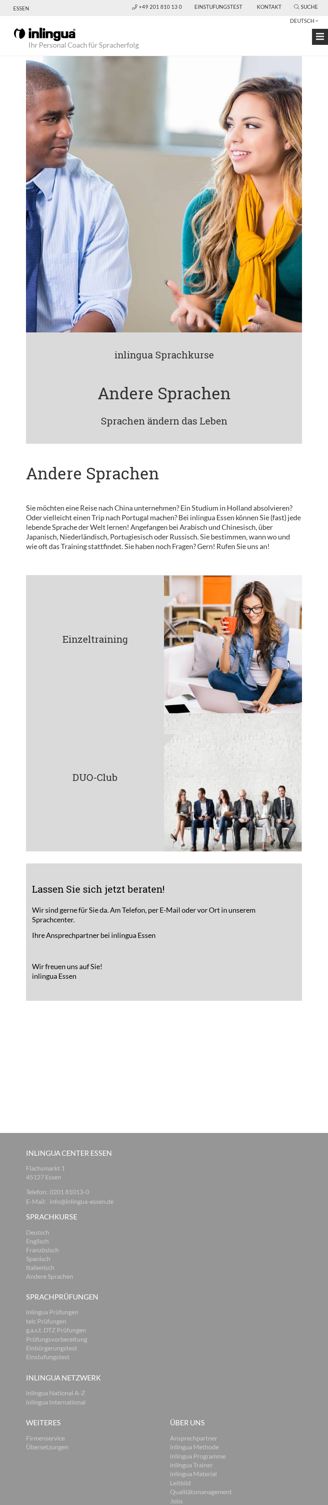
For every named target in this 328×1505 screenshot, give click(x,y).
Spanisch (38, 1258)
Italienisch (40, 1267)
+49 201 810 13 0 (161, 7)
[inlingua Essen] (45, 33)
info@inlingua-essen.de (82, 1201)
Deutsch (37, 1232)
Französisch (42, 1249)
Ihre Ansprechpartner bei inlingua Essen (94, 935)
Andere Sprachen (49, 1276)
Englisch (37, 1241)
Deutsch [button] (302, 21)
